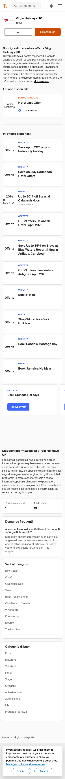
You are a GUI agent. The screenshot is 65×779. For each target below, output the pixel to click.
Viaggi (8, 679)
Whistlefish (11, 609)
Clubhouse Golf (14, 583)
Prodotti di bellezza (16, 711)
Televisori (10, 666)
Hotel (8, 672)
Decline (21, 771)
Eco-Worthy (12, 616)
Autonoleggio (12, 698)
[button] (60, 6)
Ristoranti (10, 659)
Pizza (8, 653)
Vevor (8, 590)
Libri (7, 705)
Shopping (10, 685)
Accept (44, 771)
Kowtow (9, 623)
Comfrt (9, 577)
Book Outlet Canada (16, 596)
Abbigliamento (13, 692)
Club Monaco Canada (17, 603)
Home (5, 737)
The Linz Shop (13, 629)
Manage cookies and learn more (25, 764)
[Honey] (5, 5)
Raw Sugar (11, 570)
